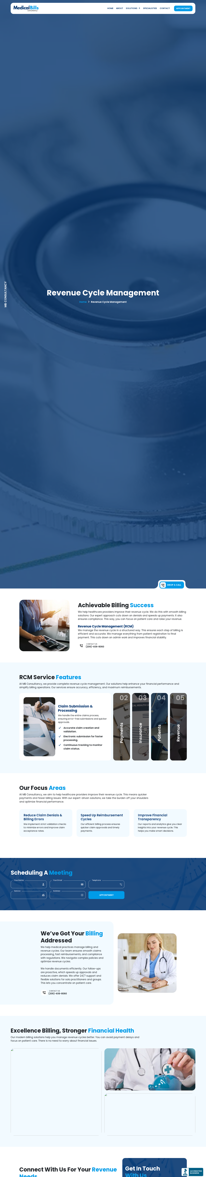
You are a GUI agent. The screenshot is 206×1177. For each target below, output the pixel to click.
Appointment (183, 8)
